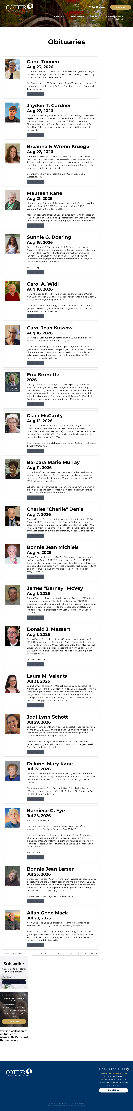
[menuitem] (60, 16)
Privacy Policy (54, 1106)
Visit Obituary (36, 94)
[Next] (96, 954)
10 (76, 953)
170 (91, 953)
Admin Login (79, 1106)
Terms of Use (67, 1106)
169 (86, 953)
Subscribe (14, 982)
